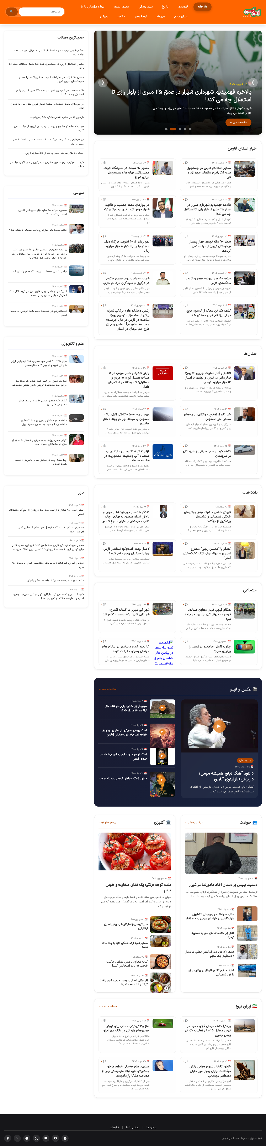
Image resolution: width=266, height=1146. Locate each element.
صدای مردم (181, 16)
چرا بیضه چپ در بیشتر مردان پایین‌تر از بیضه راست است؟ (41, 462)
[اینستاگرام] (7, 1138)
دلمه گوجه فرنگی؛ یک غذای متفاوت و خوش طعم (138, 887)
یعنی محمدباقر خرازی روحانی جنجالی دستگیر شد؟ (38, 230)
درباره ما (151, 1127)
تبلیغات (114, 1127)
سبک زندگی (146, 7)
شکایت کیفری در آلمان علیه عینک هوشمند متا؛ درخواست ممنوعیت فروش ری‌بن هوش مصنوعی (39, 383)
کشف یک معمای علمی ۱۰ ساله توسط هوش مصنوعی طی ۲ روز (42, 403)
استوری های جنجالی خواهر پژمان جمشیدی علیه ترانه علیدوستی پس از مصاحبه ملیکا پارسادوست (125, 1071)
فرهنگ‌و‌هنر (141, 16)
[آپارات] (65, 1138)
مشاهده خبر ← (238, 122)
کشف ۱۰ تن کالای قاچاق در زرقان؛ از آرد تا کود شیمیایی (211, 972)
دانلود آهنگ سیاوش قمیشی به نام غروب (123, 778)
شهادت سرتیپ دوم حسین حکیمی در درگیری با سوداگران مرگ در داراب (126, 281)
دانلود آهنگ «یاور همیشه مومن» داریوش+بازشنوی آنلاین (226, 776)
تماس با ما (132, 1127)
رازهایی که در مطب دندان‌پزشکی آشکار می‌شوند (57, 117)
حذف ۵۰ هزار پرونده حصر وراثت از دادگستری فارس (208, 281)
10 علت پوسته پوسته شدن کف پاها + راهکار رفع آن (55, 581)
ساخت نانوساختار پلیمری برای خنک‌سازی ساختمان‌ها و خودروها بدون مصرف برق (44, 422)
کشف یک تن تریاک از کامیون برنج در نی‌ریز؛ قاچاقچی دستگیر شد (208, 313)
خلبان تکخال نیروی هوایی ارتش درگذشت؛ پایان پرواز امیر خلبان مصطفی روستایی (210, 1071)
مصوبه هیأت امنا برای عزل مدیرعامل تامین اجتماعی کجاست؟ (42, 212)
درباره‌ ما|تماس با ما (93, 7)
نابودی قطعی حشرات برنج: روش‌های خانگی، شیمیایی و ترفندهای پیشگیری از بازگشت (207, 517)
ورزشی (103, 16)
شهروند (160, 16)
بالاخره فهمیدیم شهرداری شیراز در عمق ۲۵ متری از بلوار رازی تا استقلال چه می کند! (181, 96)
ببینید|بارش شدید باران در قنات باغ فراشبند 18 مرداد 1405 (126, 708)
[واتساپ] (17, 1138)
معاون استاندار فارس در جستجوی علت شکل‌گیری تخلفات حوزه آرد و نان (209, 173)
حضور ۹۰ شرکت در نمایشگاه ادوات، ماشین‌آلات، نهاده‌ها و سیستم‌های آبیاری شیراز (126, 173)
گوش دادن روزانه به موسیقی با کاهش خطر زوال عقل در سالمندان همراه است (39, 442)
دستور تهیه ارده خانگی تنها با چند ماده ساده (125, 945)
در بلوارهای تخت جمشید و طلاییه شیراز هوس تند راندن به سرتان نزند (126, 207)
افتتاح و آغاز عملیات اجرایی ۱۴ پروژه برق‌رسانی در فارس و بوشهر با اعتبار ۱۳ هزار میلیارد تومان (208, 378)
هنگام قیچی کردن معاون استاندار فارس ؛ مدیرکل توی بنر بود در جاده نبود (208, 614)
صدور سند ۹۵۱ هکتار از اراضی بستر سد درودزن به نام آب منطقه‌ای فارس (46, 512)
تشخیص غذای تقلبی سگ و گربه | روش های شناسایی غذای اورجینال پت (51, 530)
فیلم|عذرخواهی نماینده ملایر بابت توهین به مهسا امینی (38, 313)
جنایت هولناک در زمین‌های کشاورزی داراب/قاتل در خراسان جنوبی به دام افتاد (210, 916)
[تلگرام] (26, 1138)
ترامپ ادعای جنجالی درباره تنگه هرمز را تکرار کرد (39, 272)
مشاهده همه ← (107, 689)
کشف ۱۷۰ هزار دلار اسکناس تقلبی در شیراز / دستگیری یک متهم (209, 954)
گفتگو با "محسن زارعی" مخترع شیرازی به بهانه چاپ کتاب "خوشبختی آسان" (207, 554)
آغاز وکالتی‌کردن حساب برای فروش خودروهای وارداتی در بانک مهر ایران (126, 1028)
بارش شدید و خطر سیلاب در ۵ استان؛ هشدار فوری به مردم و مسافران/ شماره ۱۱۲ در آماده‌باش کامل (128, 380)
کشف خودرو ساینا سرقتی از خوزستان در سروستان (207, 453)
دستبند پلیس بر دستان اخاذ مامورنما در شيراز (223, 885)
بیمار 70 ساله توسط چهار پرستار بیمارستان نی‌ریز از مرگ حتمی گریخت (210, 246)
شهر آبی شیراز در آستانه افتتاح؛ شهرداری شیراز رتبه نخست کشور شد (126, 612)
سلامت (121, 16)
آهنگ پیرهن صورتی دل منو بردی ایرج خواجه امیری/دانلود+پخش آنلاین (124, 732)
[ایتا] (45, 1138)
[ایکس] (36, 1138)
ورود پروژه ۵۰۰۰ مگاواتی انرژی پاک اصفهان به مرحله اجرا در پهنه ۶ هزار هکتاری (126, 419)
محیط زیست (121, 7)
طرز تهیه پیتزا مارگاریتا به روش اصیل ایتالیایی (126, 926)
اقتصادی (183, 7)
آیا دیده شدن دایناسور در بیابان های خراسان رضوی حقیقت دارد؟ (125, 649)
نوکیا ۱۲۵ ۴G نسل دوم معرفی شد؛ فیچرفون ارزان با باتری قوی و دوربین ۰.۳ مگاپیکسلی (39, 363)
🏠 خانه (202, 7)
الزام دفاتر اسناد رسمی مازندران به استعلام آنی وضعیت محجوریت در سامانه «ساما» (126, 456)
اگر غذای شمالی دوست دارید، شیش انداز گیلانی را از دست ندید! (124, 982)
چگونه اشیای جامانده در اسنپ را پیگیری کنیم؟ (210, 649)
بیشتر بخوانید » (194, 823)
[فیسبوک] (55, 1138)
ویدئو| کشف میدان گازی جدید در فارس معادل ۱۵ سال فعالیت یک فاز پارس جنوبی (208, 1031)
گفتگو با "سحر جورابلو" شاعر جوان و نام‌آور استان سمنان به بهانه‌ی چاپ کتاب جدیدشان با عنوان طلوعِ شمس (125, 517)
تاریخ (165, 7)
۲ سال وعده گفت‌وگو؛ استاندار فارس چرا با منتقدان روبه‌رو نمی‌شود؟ (126, 551)
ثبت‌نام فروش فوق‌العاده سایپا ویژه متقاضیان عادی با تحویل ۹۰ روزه (48, 565)
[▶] (219, 751)
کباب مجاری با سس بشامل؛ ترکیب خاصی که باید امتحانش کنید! (127, 964)
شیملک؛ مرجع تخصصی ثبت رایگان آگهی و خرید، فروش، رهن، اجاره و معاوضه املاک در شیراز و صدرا (48, 596)
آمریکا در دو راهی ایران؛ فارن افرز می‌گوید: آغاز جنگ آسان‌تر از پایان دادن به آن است (38, 293)
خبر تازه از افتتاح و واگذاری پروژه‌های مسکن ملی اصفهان (207, 417)
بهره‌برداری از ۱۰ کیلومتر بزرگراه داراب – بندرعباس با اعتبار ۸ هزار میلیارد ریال (126, 246)
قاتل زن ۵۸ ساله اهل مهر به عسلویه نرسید (212, 935)
